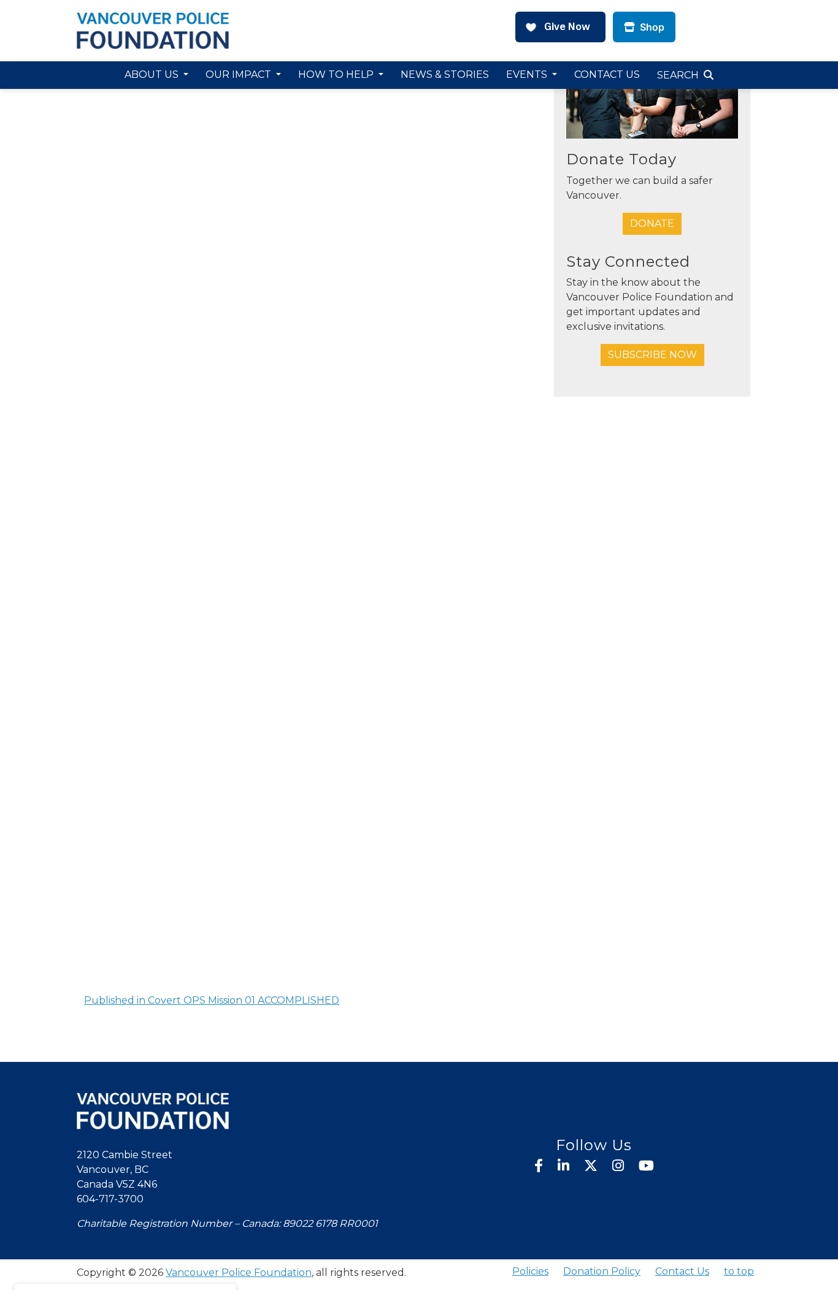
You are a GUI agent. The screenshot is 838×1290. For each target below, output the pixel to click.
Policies (530, 1271)
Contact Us (607, 74)
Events (528, 74)
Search (678, 75)
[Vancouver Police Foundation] (153, 30)
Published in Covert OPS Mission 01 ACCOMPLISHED (211, 1000)
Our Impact (240, 74)
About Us (153, 74)
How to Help (337, 74)
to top (739, 1271)
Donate (652, 223)
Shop (650, 27)
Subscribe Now (652, 355)
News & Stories (445, 74)
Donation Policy (601, 1271)
